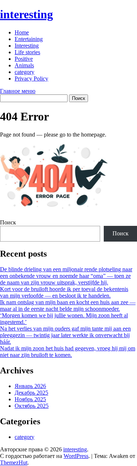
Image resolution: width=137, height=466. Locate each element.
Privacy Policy (31, 78)
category (24, 72)
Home (22, 32)
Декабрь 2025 (31, 392)
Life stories (27, 52)
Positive (24, 59)
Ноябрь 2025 (30, 399)
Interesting (27, 45)
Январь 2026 (30, 386)
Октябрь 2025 (32, 406)
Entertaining (29, 39)
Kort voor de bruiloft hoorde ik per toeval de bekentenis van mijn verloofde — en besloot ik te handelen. (64, 292)
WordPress (76, 456)
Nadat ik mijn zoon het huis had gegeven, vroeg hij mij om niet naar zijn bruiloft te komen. (67, 351)
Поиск (8, 222)
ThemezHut (13, 462)
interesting (26, 14)
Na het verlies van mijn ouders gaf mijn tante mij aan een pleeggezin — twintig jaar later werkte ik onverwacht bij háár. (65, 335)
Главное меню (17, 91)
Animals (24, 65)
